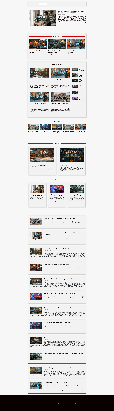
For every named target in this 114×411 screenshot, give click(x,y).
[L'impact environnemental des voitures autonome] (75, 86)
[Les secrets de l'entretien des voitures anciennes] (38, 44)
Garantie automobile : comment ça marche (80, 81)
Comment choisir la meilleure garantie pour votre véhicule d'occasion (42, 164)
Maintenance (50, 3)
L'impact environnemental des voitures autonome (81, 86)
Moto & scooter (57, 3)
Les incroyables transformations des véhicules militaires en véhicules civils (81, 75)
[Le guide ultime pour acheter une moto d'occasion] (39, 73)
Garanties (68, 3)
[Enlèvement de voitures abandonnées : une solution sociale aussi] (60, 97)
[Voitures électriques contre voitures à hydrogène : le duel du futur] (75, 69)
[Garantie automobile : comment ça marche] (75, 80)
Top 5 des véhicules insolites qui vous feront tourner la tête (81, 98)
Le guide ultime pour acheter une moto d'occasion (39, 80)
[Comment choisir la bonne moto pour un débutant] (76, 44)
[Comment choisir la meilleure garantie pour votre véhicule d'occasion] (42, 154)
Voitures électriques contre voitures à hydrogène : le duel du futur (81, 69)
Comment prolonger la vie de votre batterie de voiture (56, 51)
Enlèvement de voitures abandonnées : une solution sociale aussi (61, 104)
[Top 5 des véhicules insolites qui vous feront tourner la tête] (75, 98)
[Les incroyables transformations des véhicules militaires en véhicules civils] (75, 75)
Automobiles (63, 3)
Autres (73, 3)
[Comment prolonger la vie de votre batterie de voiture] (57, 44)
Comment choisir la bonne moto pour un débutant (75, 51)
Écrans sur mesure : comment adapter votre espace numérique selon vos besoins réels (71, 11)
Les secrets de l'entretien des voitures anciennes (38, 51)
